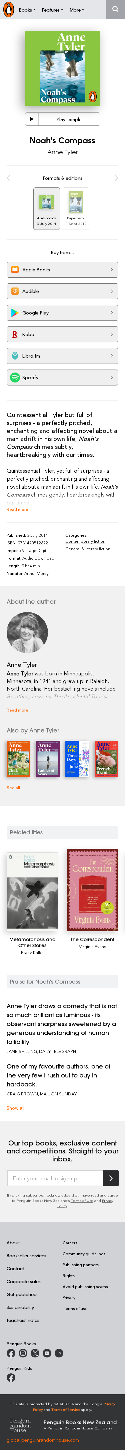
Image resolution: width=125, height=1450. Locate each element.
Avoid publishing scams (85, 1286)
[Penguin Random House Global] (25, 1424)
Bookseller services (26, 1255)
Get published (22, 1294)
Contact (15, 1268)
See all (13, 787)
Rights (69, 1275)
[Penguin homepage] (8, 9)
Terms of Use (82, 1200)
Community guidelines (84, 1254)
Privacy (69, 1297)
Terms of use (75, 1308)
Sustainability (20, 1307)
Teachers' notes (23, 1320)
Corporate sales (24, 1281)
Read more (17, 509)
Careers (70, 1243)
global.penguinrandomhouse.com (43, 1439)
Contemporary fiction (85, 541)
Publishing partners (81, 1265)
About (13, 1242)
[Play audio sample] (32, 119)
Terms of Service (65, 1409)
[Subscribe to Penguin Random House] (111, 1178)
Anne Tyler (62, 152)
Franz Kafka (32, 952)
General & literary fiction (87, 549)
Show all (15, 1107)
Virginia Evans (92, 946)
